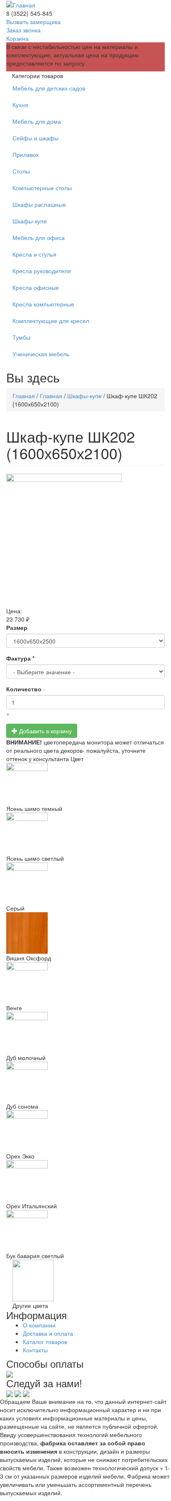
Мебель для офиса (38, 237)
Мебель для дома (36, 121)
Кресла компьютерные (43, 304)
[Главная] (20, 4)
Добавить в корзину (44, 731)
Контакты (35, 1350)
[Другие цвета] (33, 1279)
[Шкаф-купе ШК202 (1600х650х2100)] (85, 540)
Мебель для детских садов (48, 88)
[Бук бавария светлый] (85, 1230)
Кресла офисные (35, 287)
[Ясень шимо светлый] (85, 833)
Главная (23, 396)
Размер (16, 627)
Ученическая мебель (40, 354)
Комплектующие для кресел (50, 320)
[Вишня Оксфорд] (85, 933)
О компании (39, 1325)
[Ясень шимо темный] (85, 783)
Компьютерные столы (42, 188)
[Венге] (85, 983)
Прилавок (25, 154)
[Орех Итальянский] (85, 1181)
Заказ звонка (23, 30)
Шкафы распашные (39, 204)
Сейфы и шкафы (35, 138)
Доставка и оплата (48, 1333)
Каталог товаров (45, 1341)
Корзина (17, 38)
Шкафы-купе (29, 221)
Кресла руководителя (41, 271)
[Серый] (85, 883)
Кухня (20, 104)
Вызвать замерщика (33, 21)
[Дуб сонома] (85, 1082)
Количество (24, 689)
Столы (21, 171)
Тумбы (21, 337)
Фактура (20, 658)
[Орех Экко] (85, 1131)
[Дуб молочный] (85, 1032)
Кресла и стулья (34, 254)
